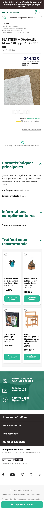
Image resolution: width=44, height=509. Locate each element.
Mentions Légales (34, 499)
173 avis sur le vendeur (30, 121)
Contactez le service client (14, 453)
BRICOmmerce (33, 118)
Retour (6, 23)
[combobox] (22, 18)
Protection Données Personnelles (14, 499)
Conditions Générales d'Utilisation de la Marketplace (21, 494)
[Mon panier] (40, 12)
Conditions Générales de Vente (21, 490)
